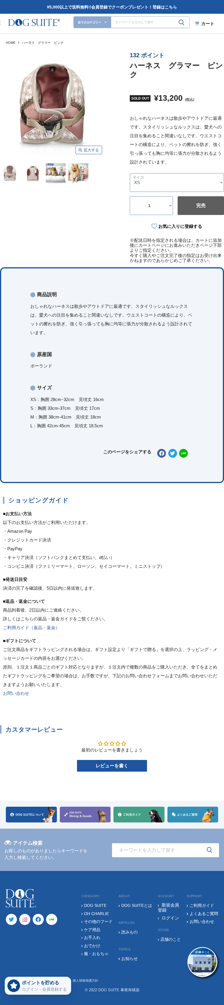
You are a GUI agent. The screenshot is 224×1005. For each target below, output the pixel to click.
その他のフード (98, 921)
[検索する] (181, 22)
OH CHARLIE (96, 913)
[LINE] (183, 453)
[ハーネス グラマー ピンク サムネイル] (32, 172)
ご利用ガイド (202, 905)
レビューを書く (112, 765)
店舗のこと (170, 939)
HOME (10, 42)
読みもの (129, 932)
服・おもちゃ (96, 953)
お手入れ (92, 937)
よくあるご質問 (204, 913)
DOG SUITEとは (136, 905)
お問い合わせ (16, 693)
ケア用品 (92, 929)
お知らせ (129, 958)
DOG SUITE (95, 905)
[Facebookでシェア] (161, 453)
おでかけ (92, 945)
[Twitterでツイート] (172, 453)
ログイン (169, 917)
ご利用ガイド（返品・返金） (31, 627)
